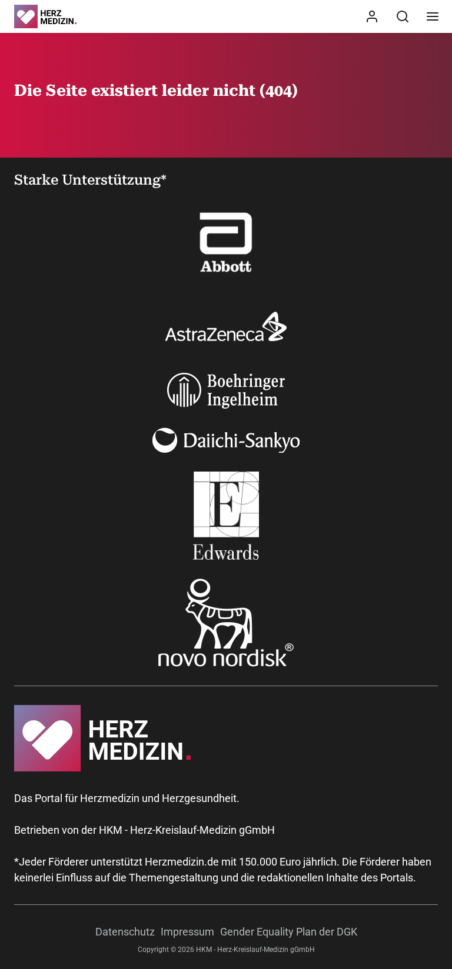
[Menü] (432, 16)
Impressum (187, 931)
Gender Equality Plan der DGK (288, 931)
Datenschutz (125, 931)
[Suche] (402, 16)
